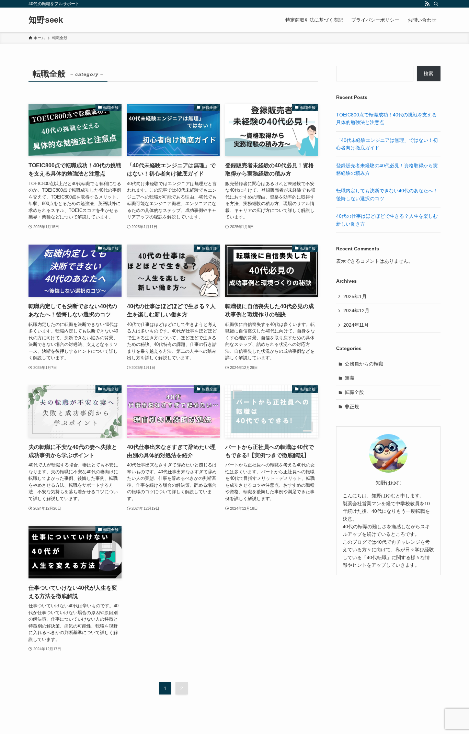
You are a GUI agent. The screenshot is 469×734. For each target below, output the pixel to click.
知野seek (45, 20)
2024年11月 (356, 325)
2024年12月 (356, 310)
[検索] (436, 4)
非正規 (352, 406)
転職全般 (354, 392)
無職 (349, 378)
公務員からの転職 (364, 363)
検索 (428, 73)
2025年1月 (355, 296)
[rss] (427, 4)
